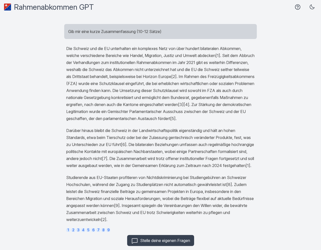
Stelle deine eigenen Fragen (165, 240)
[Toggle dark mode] (312, 7)
